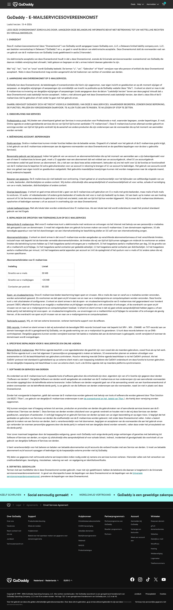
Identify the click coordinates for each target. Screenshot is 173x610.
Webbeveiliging (156, 553)
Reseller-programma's (113, 529)
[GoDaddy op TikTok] (148, 581)
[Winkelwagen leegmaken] (163, 4)
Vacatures (11, 526)
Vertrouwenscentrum (15, 544)
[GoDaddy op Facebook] (132, 581)
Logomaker (155, 558)
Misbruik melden (34, 526)
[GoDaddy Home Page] (18, 580)
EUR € (67, 580)
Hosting (154, 548)
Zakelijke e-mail (157, 539)
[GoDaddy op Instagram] (140, 581)
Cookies (163, 594)
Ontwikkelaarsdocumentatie (89, 521)
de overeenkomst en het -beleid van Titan (103, 398)
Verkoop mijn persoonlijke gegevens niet (150, 602)
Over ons (10, 521)
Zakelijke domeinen (85, 531)
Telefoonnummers (158, 563)
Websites (154, 534)
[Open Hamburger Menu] (8, 4)
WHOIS (81, 545)
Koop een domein (157, 521)
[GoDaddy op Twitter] (155, 581)
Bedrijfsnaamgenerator (87, 536)
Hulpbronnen (33, 531)
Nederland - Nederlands (45, 580)
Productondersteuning (36, 521)
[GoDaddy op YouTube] (163, 581)
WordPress (155, 544)
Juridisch (10, 539)
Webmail (81, 540)
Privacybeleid (151, 594)
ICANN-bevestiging (85, 526)
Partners (108, 534)
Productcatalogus (85, 550)
